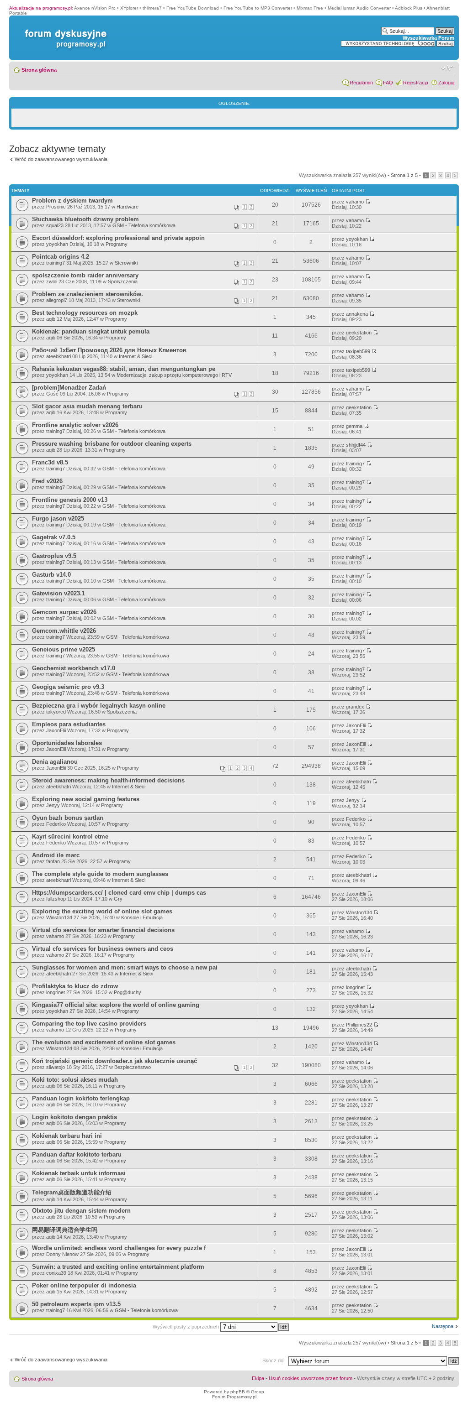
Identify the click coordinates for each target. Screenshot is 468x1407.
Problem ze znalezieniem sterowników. (87, 294)
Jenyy (53, 805)
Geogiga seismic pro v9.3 (68, 686)
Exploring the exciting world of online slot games (102, 911)
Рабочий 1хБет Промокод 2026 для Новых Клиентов (109, 350)
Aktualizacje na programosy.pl (40, 7)
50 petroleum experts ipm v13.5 (76, 1304)
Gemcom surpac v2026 (64, 612)
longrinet (55, 992)
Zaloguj (446, 82)
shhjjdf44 (356, 445)
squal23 (55, 225)
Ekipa (258, 1378)
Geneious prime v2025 (63, 649)
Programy (117, 244)
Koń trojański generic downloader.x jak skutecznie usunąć (114, 1061)
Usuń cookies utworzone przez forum (310, 1378)
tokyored (56, 711)
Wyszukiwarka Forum (428, 38)
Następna (442, 1326)
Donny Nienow (62, 1254)
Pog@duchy (127, 992)
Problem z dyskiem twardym (72, 200)
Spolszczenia (123, 281)
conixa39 (56, 1273)
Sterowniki (126, 263)
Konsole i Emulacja (142, 917)
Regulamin (361, 82)
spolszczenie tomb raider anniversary (85, 275)
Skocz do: (273, 1360)
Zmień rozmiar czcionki (447, 68)
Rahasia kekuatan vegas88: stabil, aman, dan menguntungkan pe (123, 368)
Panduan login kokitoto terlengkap (81, 1098)
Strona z (404, 175)
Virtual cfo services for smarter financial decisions (103, 930)
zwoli (51, 281)
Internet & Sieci (135, 356)
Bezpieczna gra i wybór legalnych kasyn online (98, 705)
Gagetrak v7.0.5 (53, 537)
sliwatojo (55, 1067)
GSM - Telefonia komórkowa (144, 225)
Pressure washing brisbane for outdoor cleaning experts (111, 443)
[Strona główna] (64, 29)
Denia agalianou (55, 761)
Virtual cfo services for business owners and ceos (102, 948)
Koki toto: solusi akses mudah (75, 1079)
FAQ (388, 82)
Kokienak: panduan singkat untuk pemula (90, 331)
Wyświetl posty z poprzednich (186, 1326)
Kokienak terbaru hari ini (67, 1135)
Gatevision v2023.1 (58, 593)
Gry (118, 899)
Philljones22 (359, 1024)
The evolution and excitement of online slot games (104, 1042)
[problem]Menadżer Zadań (69, 387)
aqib (50, 319)
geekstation (359, 332)
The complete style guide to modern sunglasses (100, 873)
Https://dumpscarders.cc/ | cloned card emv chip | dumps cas (119, 892)
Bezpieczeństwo (132, 1067)
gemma (354, 426)
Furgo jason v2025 (58, 518)
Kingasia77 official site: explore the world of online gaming (115, 1004)
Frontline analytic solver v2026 (75, 425)
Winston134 (59, 917)
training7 (55, 263)
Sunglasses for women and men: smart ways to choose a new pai (125, 967)
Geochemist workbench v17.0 (73, 668)
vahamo (355, 201)
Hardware (127, 206)
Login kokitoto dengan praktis (74, 1117)
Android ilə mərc (56, 855)
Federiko (56, 824)
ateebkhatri (58, 356)
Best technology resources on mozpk (85, 312)
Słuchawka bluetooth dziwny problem (85, 219)
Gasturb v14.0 (51, 574)
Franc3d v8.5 (50, 462)
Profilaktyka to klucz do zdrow (75, 986)
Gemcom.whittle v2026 (64, 630)
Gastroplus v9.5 (54, 555)
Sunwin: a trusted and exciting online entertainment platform (118, 1266)
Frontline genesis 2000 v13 (69, 499)
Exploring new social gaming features (85, 799)
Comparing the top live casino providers (89, 1023)
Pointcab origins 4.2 (60, 256)
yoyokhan (57, 244)
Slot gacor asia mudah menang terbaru (87, 406)
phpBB (237, 1391)
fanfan (53, 861)
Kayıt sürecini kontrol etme (70, 836)
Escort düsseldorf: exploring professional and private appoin (118, 237)
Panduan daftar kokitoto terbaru (77, 1154)
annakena (357, 314)
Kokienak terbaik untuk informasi (79, 1173)
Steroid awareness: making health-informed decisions (108, 780)
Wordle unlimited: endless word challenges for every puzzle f (119, 1248)
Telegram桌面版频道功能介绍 (72, 1192)
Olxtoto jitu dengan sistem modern (81, 1210)
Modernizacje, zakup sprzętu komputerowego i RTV (174, 375)
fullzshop (56, 899)
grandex (355, 706)
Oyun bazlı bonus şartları (68, 817)
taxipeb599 (358, 351)
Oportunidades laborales (67, 743)
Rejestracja (415, 82)
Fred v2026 (47, 481)
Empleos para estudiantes (69, 724)
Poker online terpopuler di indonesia (84, 1285)
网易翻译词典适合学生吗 (64, 1229)
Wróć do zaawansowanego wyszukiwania (61, 159)
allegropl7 (56, 300)
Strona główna (39, 70)
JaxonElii (56, 730)
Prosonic (56, 206)
